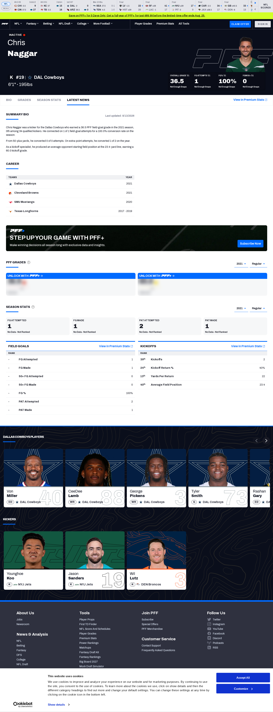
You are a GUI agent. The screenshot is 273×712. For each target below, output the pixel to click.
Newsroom (23, 624)
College (21, 659)
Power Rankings (89, 643)
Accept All (243, 677)
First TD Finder (88, 624)
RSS (215, 647)
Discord (217, 638)
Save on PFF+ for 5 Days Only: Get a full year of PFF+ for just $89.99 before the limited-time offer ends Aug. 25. (137, 15)
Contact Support (151, 645)
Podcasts (218, 643)
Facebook (219, 633)
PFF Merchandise (152, 629)
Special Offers (150, 624)
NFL (6, 4)
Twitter (217, 619)
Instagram (219, 624)
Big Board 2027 (88, 661)
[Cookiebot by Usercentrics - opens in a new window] (22, 705)
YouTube (218, 629)
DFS (19, 655)
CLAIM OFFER (240, 24)
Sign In (263, 24)
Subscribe (147, 619)
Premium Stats (88, 638)
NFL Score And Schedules (94, 629)
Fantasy (21, 650)
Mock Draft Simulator (91, 666)
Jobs (19, 619)
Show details (56, 704)
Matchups (85, 647)
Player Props (86, 619)
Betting (21, 645)
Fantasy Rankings (90, 657)
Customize (241, 688)
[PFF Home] (5, 24)
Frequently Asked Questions (158, 650)
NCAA (6, 8)
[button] (250, 243)
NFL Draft (22, 664)
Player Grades (87, 633)
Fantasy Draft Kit (89, 652)
